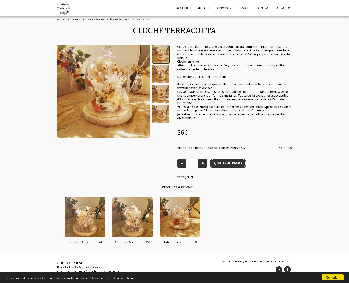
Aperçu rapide (84, 236)
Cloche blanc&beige (78, 242)
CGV (59, 271)
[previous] (63, 91)
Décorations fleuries (92, 19)
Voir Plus (285, 148)
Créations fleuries (117, 19)
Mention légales (112, 271)
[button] (277, 8)
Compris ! (332, 277)
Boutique (73, 19)
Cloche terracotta (172, 242)
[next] (144, 91)
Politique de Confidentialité (82, 271)
